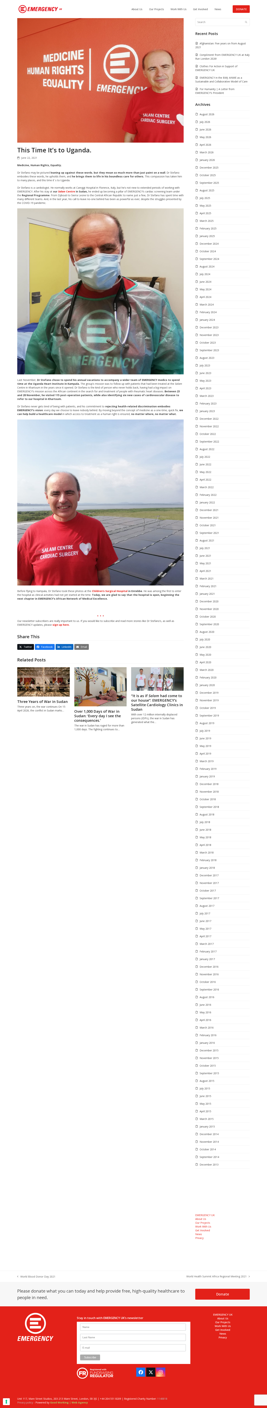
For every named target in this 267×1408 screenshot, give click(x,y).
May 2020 (205, 654)
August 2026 (207, 114)
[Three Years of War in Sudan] (43, 681)
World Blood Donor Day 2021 (36, 1276)
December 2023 (209, 327)
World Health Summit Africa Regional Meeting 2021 (216, 1276)
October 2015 (208, 1065)
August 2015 (207, 1081)
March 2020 (207, 670)
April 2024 (205, 297)
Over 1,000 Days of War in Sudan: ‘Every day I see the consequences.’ (97, 716)
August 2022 (207, 449)
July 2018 (205, 822)
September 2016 (209, 989)
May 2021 (205, 563)
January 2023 (207, 411)
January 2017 (207, 959)
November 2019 (209, 700)
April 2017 (205, 936)
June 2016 (205, 1004)
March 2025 (207, 221)
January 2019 (207, 776)
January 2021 (207, 593)
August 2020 (207, 632)
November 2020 (209, 609)
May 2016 (205, 1012)
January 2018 (207, 867)
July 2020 (205, 639)
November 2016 (209, 974)
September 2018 (209, 807)
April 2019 (205, 753)
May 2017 (205, 928)
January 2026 (207, 160)
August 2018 (207, 814)
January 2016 (207, 1042)
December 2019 (209, 692)
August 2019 (207, 723)
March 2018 (207, 852)
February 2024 (208, 312)
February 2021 (208, 586)
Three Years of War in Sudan (42, 701)
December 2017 (209, 875)
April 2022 (205, 479)
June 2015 (205, 1096)
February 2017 (208, 951)
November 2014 (209, 1141)
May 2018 (205, 837)
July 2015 (205, 1088)
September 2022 (209, 441)
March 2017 (207, 944)
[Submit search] (246, 22)
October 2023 (208, 342)
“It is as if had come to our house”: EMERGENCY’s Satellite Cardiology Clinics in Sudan (157, 702)
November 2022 (209, 426)
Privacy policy (25, 1402)
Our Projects (202, 1222)
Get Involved (202, 1230)
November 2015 (209, 1058)
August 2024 (207, 266)
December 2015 (209, 1050)
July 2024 (205, 274)
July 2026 (205, 122)
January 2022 (207, 502)
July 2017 (205, 913)
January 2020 (207, 685)
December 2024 (209, 243)
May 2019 (205, 746)
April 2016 (205, 1020)
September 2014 (209, 1157)
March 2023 (207, 396)
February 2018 (208, 860)
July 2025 (205, 198)
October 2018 (208, 799)
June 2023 (205, 373)
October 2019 (208, 708)
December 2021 (209, 510)
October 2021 (208, 525)
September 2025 (209, 182)
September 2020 (209, 624)
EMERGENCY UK (205, 1215)
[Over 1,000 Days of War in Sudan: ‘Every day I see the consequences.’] (100, 686)
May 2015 (205, 1103)
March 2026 (207, 152)
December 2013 (209, 1164)
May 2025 (205, 205)
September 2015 (209, 1073)
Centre (66, 191)
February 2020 (208, 677)
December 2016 (209, 966)
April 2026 (205, 144)
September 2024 (209, 259)
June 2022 (205, 464)
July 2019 (205, 730)
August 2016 (207, 997)
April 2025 (205, 213)
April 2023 (205, 388)
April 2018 (205, 845)
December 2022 (209, 418)
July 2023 (205, 365)
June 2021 (205, 555)
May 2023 (205, 380)
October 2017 (208, 890)
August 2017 (207, 905)
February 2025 (208, 228)
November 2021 (209, 517)
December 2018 (209, 784)
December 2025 (209, 167)
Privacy (199, 1238)
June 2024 (205, 281)
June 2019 (205, 738)
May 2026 (205, 137)
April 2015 (205, 1111)
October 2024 (208, 251)
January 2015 (207, 1126)
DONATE (241, 9)
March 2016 (207, 1027)
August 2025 (207, 190)
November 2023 (209, 335)
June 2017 (205, 921)
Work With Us (203, 1226)
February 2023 (208, 403)
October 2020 (208, 616)
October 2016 (208, 982)
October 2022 (208, 434)
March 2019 (207, 761)
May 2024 (205, 289)
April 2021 (205, 571)
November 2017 (209, 883)
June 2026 (205, 129)
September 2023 (209, 350)
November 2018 (209, 791)
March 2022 (207, 487)
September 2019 (209, 715)
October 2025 (208, 175)
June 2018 (205, 829)
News (198, 1234)
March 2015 (207, 1119)
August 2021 (207, 540)
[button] (25, 647)
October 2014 (208, 1149)
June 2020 (205, 647)
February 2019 (208, 769)
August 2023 (207, 358)
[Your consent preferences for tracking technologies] (6, 1401)
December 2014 (209, 1134)
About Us (200, 1219)
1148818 (162, 1398)
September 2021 (209, 533)
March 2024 (207, 304)
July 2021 (205, 548)
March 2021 (207, 578)
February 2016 (208, 1035)
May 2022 (205, 472)
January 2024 (207, 319)
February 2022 (208, 495)
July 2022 (205, 456)
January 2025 (207, 236)
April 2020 (205, 662)
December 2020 (209, 601)
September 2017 (209, 898)
